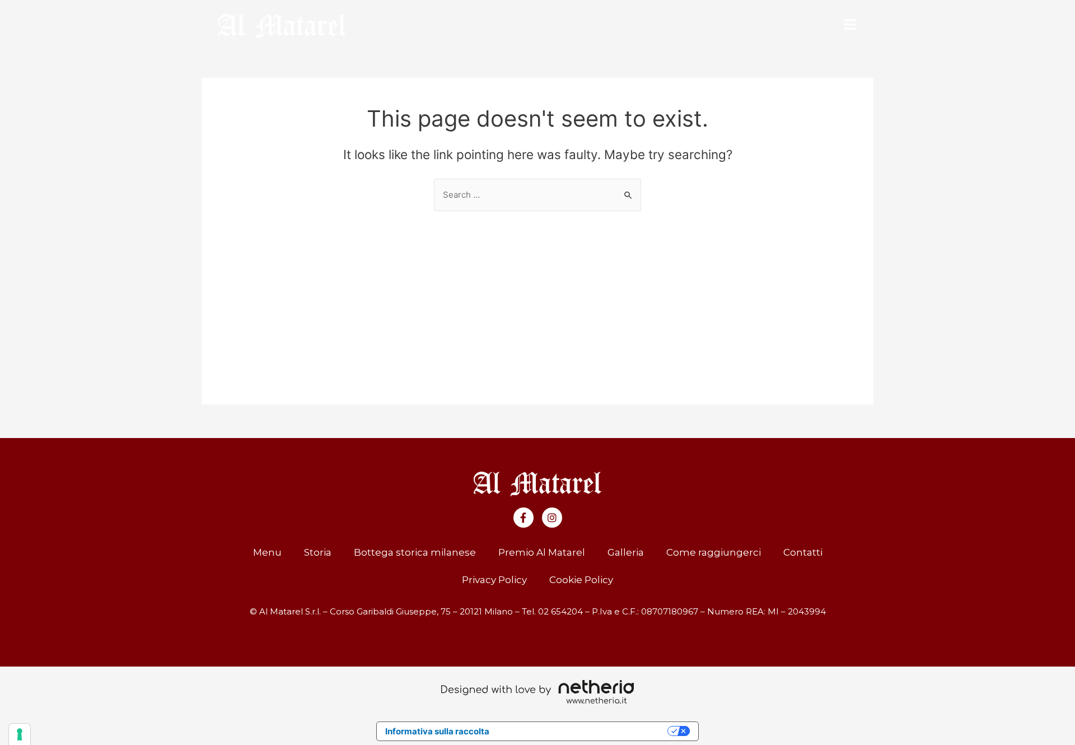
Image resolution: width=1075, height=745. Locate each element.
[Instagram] (552, 517)
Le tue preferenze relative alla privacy (584, 731)
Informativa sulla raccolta (437, 731)
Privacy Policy (494, 579)
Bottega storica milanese (415, 552)
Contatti (802, 552)
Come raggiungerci (713, 552)
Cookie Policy (581, 579)
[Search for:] (537, 194)
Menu (267, 552)
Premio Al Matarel (541, 552)
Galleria (625, 552)
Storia (317, 552)
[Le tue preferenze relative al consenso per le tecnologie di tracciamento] (19, 734)
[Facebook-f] (523, 517)
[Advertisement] (537, 295)
